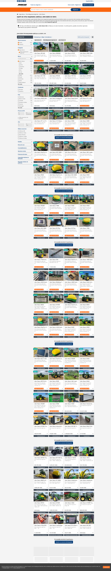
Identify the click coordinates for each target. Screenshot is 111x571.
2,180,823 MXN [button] (69, 433)
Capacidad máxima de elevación (23, 158)
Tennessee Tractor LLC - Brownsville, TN (72, 108)
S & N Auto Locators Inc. (71, 413)
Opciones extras (22, 151)
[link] (41, 47)
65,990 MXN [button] (68, 510)
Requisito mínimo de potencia (23, 162)
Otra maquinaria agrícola (32, 14)
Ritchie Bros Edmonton (86, 108)
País (19, 94)
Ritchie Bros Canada (71, 130)
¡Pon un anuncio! (89, 5)
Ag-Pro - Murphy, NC (71, 62)
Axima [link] (71, 467)
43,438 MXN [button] (68, 83)
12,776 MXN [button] (68, 105)
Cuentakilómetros (22, 148)
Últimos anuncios (22, 128)
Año (19, 122)
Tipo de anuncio (22, 40)
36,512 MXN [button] (68, 487)
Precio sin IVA (21, 110)
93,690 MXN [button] (83, 60)
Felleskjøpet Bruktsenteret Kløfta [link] (71, 535)
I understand (106, 567)
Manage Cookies (6, 567)
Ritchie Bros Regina (86, 291)
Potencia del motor (22, 154)
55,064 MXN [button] (83, 487)
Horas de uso (21, 144)
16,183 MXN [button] (68, 60)
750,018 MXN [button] (37, 433)
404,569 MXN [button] (68, 411)
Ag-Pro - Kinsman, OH (56, 108)
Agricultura (22, 14)
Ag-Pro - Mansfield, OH (56, 269)
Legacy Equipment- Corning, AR (87, 62)
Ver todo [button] (21, 73)
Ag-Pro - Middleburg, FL (71, 85)
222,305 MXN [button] (68, 465)
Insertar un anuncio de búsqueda (64, 137)
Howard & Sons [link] (87, 435)
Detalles (20, 141)
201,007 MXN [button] (53, 83)
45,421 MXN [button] (53, 487)
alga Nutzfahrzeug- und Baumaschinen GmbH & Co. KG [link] (44, 535)
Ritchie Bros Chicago (41, 62)
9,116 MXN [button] (82, 433)
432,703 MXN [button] (37, 465)
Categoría (20, 47)
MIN (18, 112)
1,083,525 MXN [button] (53, 510)
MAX (26, 112)
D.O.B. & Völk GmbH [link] (71, 489)
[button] (25, 37)
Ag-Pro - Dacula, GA (56, 85)
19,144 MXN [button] (53, 532)
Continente (20, 87)
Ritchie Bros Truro (41, 269)
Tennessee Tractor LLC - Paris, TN (41, 85)
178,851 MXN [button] (53, 433)
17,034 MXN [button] (53, 60)
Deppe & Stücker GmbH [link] (56, 467)
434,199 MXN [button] (83, 465)
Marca (19, 56)
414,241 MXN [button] (83, 411)
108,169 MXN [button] (37, 83)
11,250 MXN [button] (37, 532)
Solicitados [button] (37, 105)
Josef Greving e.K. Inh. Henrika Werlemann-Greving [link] (89, 467)
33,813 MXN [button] (83, 83)
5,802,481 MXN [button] (38, 487)
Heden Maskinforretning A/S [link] (71, 512)
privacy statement (17, 567)
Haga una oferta (38, 60)
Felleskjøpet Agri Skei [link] (56, 489)
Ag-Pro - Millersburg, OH (41, 108)
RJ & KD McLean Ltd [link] (86, 413)
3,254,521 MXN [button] (53, 465)
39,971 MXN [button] (68, 532)
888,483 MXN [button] (83, 510)
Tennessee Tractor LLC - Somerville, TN (56, 62)
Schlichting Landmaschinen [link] (56, 512)
